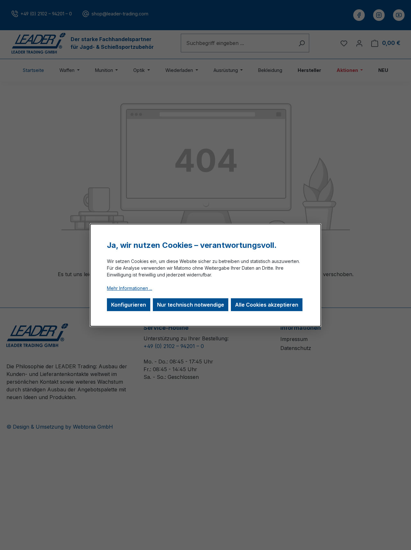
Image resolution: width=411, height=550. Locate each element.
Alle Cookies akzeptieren (266, 304)
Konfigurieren (128, 304)
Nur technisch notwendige (190, 304)
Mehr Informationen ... (129, 288)
